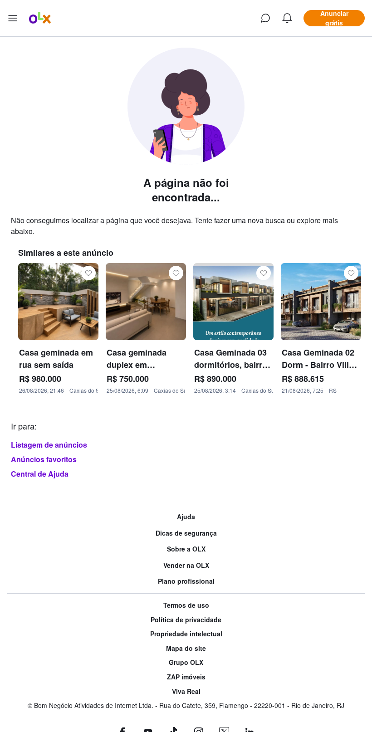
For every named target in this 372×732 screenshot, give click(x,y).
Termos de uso (186, 605)
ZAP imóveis (186, 677)
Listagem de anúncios (49, 444)
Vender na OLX (186, 565)
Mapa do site (186, 648)
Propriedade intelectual (186, 634)
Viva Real (186, 691)
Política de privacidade (186, 619)
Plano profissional (186, 581)
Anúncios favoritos (44, 459)
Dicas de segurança (186, 533)
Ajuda (186, 516)
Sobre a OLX (186, 549)
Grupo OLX (186, 662)
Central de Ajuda (40, 473)
